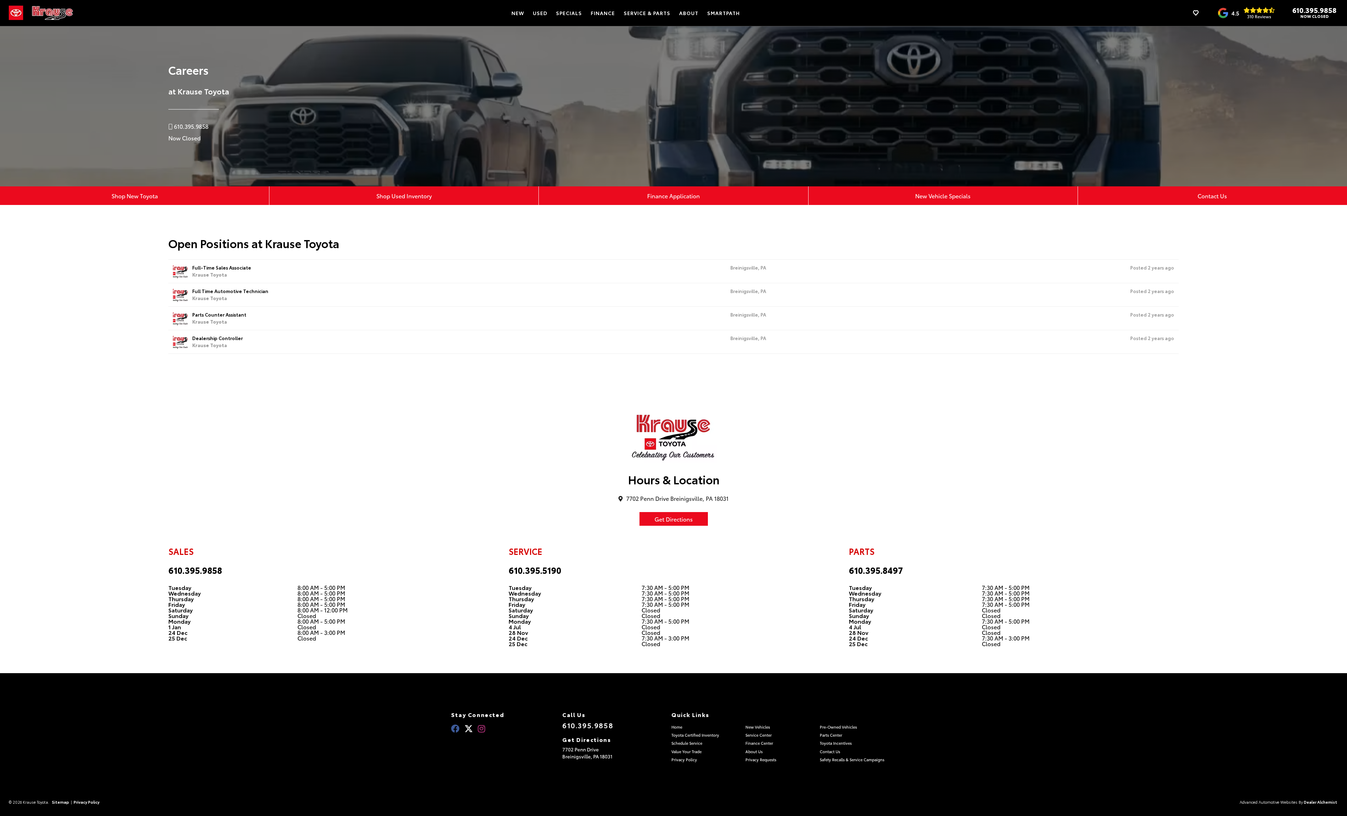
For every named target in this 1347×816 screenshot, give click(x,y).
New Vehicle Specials (943, 196)
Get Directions (674, 519)
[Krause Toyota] (52, 13)
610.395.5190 (535, 570)
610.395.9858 (1314, 10)
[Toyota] (16, 13)
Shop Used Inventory (404, 196)
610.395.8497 (876, 570)
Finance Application (673, 196)
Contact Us (1212, 196)
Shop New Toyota (135, 196)
